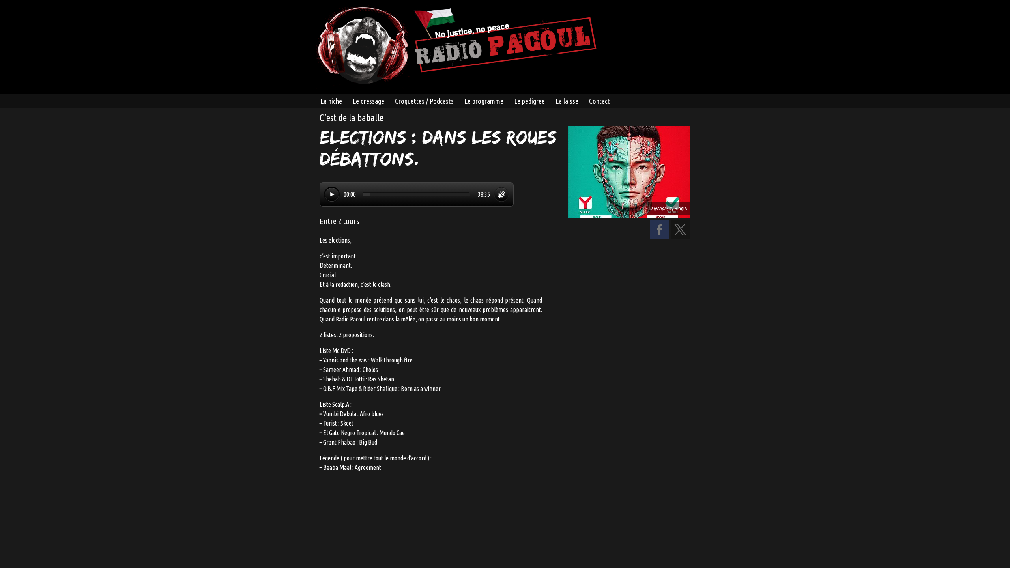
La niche (331, 101)
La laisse (567, 101)
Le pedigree (529, 101)
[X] (680, 236)
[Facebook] (659, 236)
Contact (599, 101)
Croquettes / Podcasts (424, 101)
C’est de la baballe (351, 117)
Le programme (483, 101)
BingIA (681, 208)
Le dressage (368, 101)
